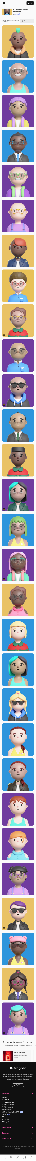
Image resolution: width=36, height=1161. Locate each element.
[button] (18, 1085)
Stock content (6, 1109)
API (3, 1117)
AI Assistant (6, 1100)
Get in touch (6, 1139)
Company (5, 1133)
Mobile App (5, 1119)
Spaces (4, 1097)
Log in (30, 3)
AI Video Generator (8, 1104)
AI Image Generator (8, 1102)
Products (5, 1094)
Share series (28, 21)
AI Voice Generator (8, 1107)
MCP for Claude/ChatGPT (12, 1112)
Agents (6, 1114)
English (18, 1085)
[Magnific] (4, 3)
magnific (18, 14)
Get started (6, 1127)
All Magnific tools (7, 1122)
